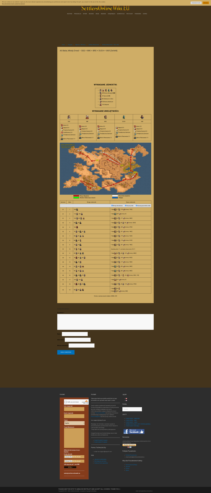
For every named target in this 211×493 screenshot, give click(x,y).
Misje (97, 13)
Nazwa (59, 334)
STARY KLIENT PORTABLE (132, 426)
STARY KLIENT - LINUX (131, 422)
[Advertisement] (105, 28)
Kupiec (145, 13)
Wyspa (85, 13)
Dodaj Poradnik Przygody (100, 440)
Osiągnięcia (111, 13)
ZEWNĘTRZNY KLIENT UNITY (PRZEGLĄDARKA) (138, 424)
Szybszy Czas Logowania (101, 463)
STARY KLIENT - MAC (131, 420)
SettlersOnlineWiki (75, 491)
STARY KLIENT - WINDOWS (133, 418)
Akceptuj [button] (206, 2)
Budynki (69, 13)
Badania (103, 13)
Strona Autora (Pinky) (131, 464)
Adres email (61, 339)
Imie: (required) (68, 406)
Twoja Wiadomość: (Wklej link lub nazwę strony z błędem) (72, 439)
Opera (127, 470)
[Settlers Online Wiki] (105, 7)
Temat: (66, 420)
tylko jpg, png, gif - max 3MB (71, 464)
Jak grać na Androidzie (100, 459)
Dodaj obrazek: (68, 454)
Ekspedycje (121, 13)
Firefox (127, 468)
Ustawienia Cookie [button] (196, 2)
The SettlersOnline (100, 413)
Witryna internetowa (62, 345)
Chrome (128, 466)
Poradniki (138, 13)
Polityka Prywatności (131, 455)
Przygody (129, 13)
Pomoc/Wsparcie (95, 416)
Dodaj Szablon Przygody (100, 442)
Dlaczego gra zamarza (100, 461)
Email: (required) (68, 413)
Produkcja (77, 13)
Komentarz (60, 312)
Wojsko (91, 13)
